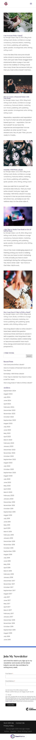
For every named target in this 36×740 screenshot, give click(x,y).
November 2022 (9, 453)
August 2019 (8, 515)
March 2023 (8, 440)
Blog (26, 37)
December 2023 (9, 410)
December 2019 (9, 502)
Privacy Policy (9, 726)
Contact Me (20, 723)
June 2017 (7, 600)
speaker (10, 48)
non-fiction (7, 45)
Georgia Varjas (10, 37)
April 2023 (7, 437)
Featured (15, 43)
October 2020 (9, 469)
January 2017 (8, 617)
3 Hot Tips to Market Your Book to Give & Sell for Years (17, 230)
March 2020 (8, 492)
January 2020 (8, 499)
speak (5, 48)
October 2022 (9, 456)
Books (15, 40)
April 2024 (7, 404)
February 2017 (9, 613)
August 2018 (8, 554)
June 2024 (7, 400)
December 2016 (9, 620)
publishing (15, 45)
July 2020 (7, 479)
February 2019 (9, 535)
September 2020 (10, 473)
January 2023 (8, 446)
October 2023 (9, 417)
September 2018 (10, 551)
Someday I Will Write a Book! (13, 170)
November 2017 (9, 584)
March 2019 (8, 532)
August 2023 (8, 423)
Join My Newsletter (16, 656)
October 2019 (8, 509)
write (25, 48)
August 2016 (8, 633)
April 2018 (7, 568)
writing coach (8, 50)
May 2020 (7, 486)
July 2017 (7, 597)
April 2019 (7, 528)
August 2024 (8, 394)
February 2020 (9, 495)
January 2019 (8, 538)
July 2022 (7, 466)
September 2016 (10, 630)
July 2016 (7, 636)
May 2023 (7, 433)
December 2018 (9, 541)
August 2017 (8, 594)
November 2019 (9, 505)
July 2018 (7, 558)
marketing (27, 43)
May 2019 (7, 525)
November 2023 (9, 414)
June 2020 (7, 482)
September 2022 (10, 459)
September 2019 (9, 512)
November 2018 (9, 545)
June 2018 (7, 561)
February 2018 (9, 574)
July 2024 (7, 397)
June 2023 (7, 430)
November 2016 (9, 623)
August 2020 (8, 476)
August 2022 (8, 463)
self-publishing (23, 45)
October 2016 (8, 626)
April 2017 (7, 607)
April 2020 (7, 489)
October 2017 (8, 587)
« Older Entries (9, 353)
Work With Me (9, 723)
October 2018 (8, 548)
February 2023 (9, 443)
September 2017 (10, 590)
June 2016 (7, 640)
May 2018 (7, 564)
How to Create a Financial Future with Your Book (16, 97)
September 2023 (10, 420)
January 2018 (8, 577)
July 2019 (7, 518)
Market (21, 43)
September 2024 (10, 391)
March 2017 (8, 610)
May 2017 (7, 604)
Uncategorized (18, 48)
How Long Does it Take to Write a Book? (17, 312)
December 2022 (9, 450)
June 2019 (7, 522)
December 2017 (9, 581)
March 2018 (8, 571)
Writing (30, 48)
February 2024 (9, 407)
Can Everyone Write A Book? (13, 35)
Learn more (8, 701)
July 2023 (7, 427)
